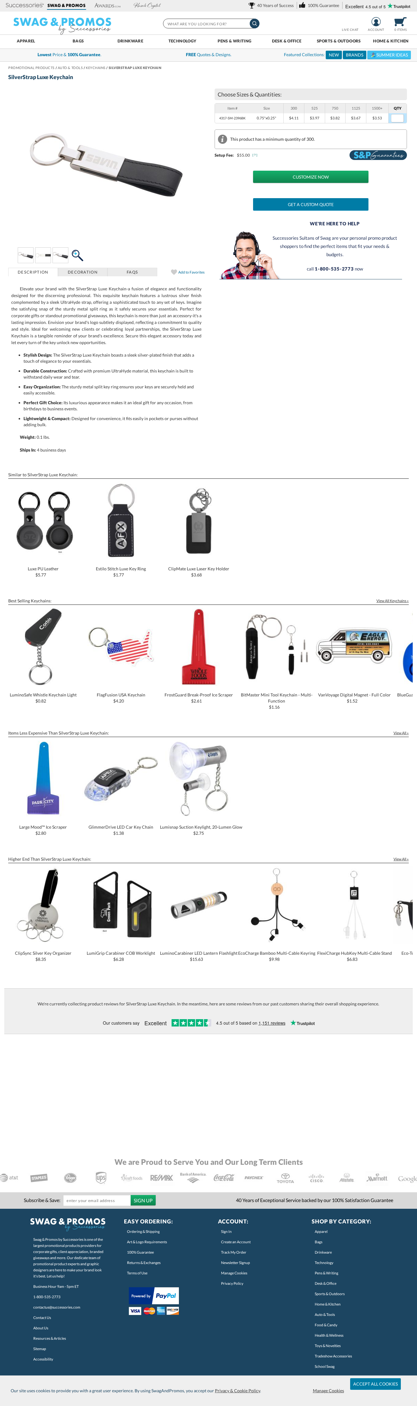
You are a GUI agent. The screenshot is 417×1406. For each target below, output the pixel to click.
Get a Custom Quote (311, 204)
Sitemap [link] (39, 1348)
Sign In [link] (226, 1231)
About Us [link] (40, 1328)
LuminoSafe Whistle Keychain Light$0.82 (43, 697)
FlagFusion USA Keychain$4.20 (121, 697)
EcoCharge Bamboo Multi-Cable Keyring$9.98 (276, 956)
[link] (272, 5)
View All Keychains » (392, 600)
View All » (401, 733)
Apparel (26, 40)
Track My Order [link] (233, 1252)
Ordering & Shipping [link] (143, 1231)
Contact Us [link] (42, 1317)
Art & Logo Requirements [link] (147, 1242)
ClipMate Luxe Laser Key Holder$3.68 (198, 571)
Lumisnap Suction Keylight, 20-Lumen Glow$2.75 (201, 830)
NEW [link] (334, 54)
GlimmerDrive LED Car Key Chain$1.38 (121, 830)
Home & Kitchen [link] (328, 1304)
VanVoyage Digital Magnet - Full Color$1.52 (354, 697)
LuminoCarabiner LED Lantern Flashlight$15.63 (199, 956)
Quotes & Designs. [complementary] (208, 54)
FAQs (132, 272)
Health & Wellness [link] (329, 1335)
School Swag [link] (325, 1366)
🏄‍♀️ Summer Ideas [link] (389, 54)
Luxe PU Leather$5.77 (43, 571)
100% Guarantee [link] (140, 1252)
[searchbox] (211, 23)
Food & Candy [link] (326, 1325)
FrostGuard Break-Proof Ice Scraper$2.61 (199, 697)
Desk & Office (287, 40)
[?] (255, 155)
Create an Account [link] (236, 1242)
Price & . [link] (69, 54)
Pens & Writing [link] (326, 1273)
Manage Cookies (328, 1390)
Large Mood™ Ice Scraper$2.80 (43, 830)
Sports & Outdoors (339, 40)
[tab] (33, 272)
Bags (78, 40)
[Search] (254, 23)
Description (33, 272)
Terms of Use (137, 1273)
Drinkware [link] (323, 1252)
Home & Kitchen (390, 40)
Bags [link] (318, 1242)
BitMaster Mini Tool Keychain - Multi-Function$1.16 (277, 701)
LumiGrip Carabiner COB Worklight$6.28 (121, 956)
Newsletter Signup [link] (235, 1262)
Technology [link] (324, 1262)
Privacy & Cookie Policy (237, 1390)
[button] (25, 6)
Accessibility (43, 1359)
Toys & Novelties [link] (328, 1345)
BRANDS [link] (354, 54)
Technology (183, 40)
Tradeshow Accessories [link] (333, 1356)
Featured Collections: (346, 54)
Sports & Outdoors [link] (330, 1294)
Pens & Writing (234, 40)
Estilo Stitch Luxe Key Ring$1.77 (121, 571)
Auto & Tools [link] (325, 1314)
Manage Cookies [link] (234, 1273)
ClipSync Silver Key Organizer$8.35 (43, 956)
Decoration (83, 272)
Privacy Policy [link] (232, 1283)
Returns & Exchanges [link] (144, 1262)
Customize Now (311, 177)
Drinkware (130, 40)
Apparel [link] (321, 1231)
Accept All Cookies (375, 1383)
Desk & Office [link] (325, 1283)
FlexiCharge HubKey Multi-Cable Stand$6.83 (354, 956)
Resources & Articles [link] (49, 1338)
